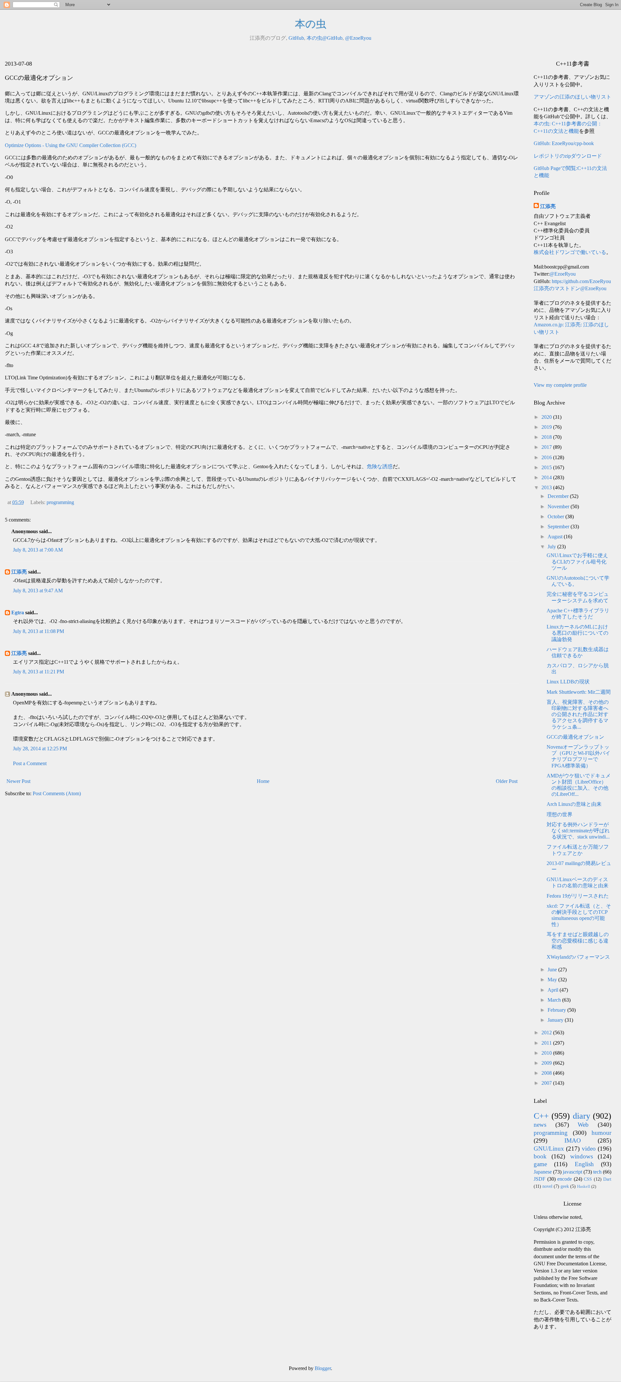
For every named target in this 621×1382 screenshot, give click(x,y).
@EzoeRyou (358, 38)
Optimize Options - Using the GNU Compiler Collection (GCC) (70, 145)
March (555, 1000)
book (540, 1156)
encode (564, 1179)
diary (581, 1116)
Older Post (507, 781)
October (556, 516)
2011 (547, 1043)
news (540, 1124)
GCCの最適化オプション (575, 737)
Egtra (17, 612)
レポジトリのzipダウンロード (568, 156)
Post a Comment (30, 763)
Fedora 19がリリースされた (578, 896)
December (559, 496)
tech (597, 1172)
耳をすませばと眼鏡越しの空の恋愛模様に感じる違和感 (578, 940)
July (552, 546)
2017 (547, 447)
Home (263, 781)
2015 (547, 467)
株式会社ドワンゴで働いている (570, 252)
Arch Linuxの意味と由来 (574, 804)
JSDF (539, 1179)
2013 (547, 487)
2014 (547, 477)
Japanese (543, 1172)
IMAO (572, 1140)
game (540, 1164)
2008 (547, 1073)
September (559, 526)
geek (565, 1186)
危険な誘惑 (380, 466)
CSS (588, 1179)
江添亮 (19, 572)
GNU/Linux (549, 1148)
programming (60, 502)
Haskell (583, 1186)
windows (581, 1156)
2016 (547, 457)
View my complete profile (560, 385)
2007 (547, 1083)
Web (583, 1124)
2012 (547, 1032)
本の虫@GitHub (325, 38)
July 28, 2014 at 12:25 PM (40, 748)
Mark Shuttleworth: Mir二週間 (579, 692)
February (557, 1010)
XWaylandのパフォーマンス (578, 957)
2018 (547, 437)
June (553, 969)
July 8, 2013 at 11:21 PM (38, 671)
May (553, 979)
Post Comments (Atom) (57, 793)
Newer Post (18, 781)
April (554, 990)
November (559, 506)
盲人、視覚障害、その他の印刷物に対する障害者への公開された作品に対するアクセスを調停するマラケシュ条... (578, 714)
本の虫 (310, 24)
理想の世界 (559, 814)
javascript (572, 1172)
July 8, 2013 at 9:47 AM (38, 590)
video (589, 1148)
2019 (547, 427)
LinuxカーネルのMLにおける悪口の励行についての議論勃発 (577, 633)
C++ (541, 1116)
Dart (607, 1179)
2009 (547, 1063)
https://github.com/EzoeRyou (581, 281)
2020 (547, 417)
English (584, 1164)
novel (547, 1186)
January (556, 1020)
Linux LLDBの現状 (568, 681)
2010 (547, 1053)
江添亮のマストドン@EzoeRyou (570, 288)
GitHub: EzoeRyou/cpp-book (564, 143)
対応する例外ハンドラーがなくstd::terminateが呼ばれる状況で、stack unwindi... (578, 830)
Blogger (323, 1368)
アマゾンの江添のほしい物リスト (572, 97)
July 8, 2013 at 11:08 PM (38, 631)
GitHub (296, 38)
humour (601, 1132)
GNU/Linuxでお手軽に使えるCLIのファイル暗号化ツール (577, 561)
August (556, 536)
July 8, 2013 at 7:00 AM (38, 550)
